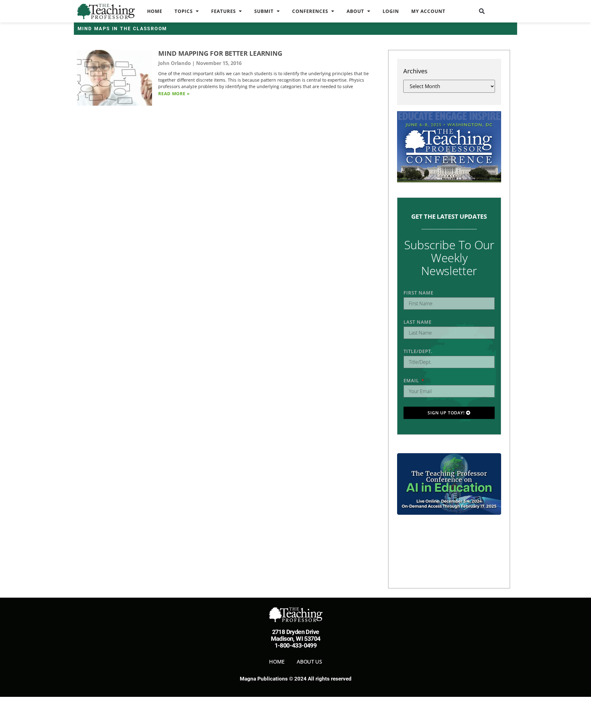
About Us (309, 661)
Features (223, 11)
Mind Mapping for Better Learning (220, 53)
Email (412, 380)
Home (154, 11)
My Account (428, 11)
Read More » (174, 93)
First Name (418, 293)
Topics (184, 11)
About (355, 11)
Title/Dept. (418, 351)
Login (391, 11)
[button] (482, 11)
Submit (264, 11)
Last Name (418, 322)
